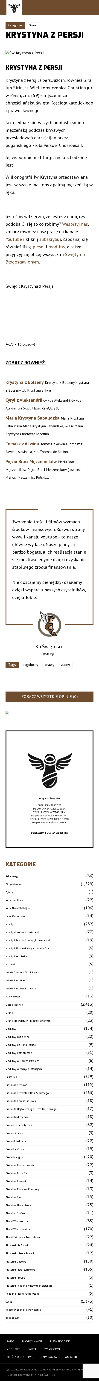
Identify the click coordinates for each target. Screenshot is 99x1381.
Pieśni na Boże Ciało (17, 1173)
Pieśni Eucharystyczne (19, 1125)
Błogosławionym (22, 262)
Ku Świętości (13, 996)
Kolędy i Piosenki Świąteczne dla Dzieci (28, 948)
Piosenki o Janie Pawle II (20, 1253)
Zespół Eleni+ (14, 1317)
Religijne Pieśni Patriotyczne (22, 1293)
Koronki (10, 964)
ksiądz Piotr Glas (15, 980)
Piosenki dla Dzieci (17, 1245)
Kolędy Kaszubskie (17, 956)
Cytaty (9, 892)
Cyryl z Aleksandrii (24, 400)
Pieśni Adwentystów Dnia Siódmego (27, 1093)
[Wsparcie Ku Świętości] (49, 794)
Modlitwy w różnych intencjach (24, 1069)
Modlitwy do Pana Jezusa (21, 1044)
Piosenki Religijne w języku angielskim (29, 1285)
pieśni (39, 247)
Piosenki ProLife (15, 1277)
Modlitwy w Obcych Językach (22, 1061)
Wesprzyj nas (75, 224)
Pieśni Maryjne (14, 1157)
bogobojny (30, 665)
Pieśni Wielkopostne (18, 1229)
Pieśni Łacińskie (15, 1149)
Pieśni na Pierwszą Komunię (22, 1189)
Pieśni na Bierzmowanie (20, 1165)
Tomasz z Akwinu (22, 444)
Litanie (10, 1012)
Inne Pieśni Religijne (18, 908)
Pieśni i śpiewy (14, 1133)
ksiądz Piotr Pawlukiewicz (21, 988)
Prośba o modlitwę (19, 1357)
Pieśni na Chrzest (16, 1181)
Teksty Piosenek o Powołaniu (23, 1309)
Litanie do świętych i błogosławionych (28, 1020)
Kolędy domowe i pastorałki (22, 932)
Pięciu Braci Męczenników (31, 461)
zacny (65, 665)
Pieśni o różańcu (15, 1213)
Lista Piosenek (60, 1341)
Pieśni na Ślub (14, 1197)
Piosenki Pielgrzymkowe (20, 1269)
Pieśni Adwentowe (16, 1085)
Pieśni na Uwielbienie (18, 1205)
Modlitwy (11, 1028)
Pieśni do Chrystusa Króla (21, 1101)
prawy (49, 665)
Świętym (73, 254)
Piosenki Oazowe (16, 1261)
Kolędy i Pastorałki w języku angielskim (29, 940)
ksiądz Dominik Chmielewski (23, 972)
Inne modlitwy (14, 900)
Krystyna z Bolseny (25, 382)
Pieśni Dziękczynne (17, 1117)
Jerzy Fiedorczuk (15, 916)
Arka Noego (12, 876)
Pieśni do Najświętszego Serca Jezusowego (31, 1109)
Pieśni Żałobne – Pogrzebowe (23, 1237)
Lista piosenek (14, 1004)
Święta (32, 1349)
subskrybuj (50, 239)
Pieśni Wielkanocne (17, 1221)
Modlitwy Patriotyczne (19, 1053)
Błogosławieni (14, 884)
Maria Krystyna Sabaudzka (33, 418)
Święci (33, 25)
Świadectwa (52, 1349)
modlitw (56, 247)
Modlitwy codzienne (17, 1036)
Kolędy (9, 924)
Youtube (14, 239)
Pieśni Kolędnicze (16, 1141)
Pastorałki (11, 1077)
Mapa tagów (49, 1357)
